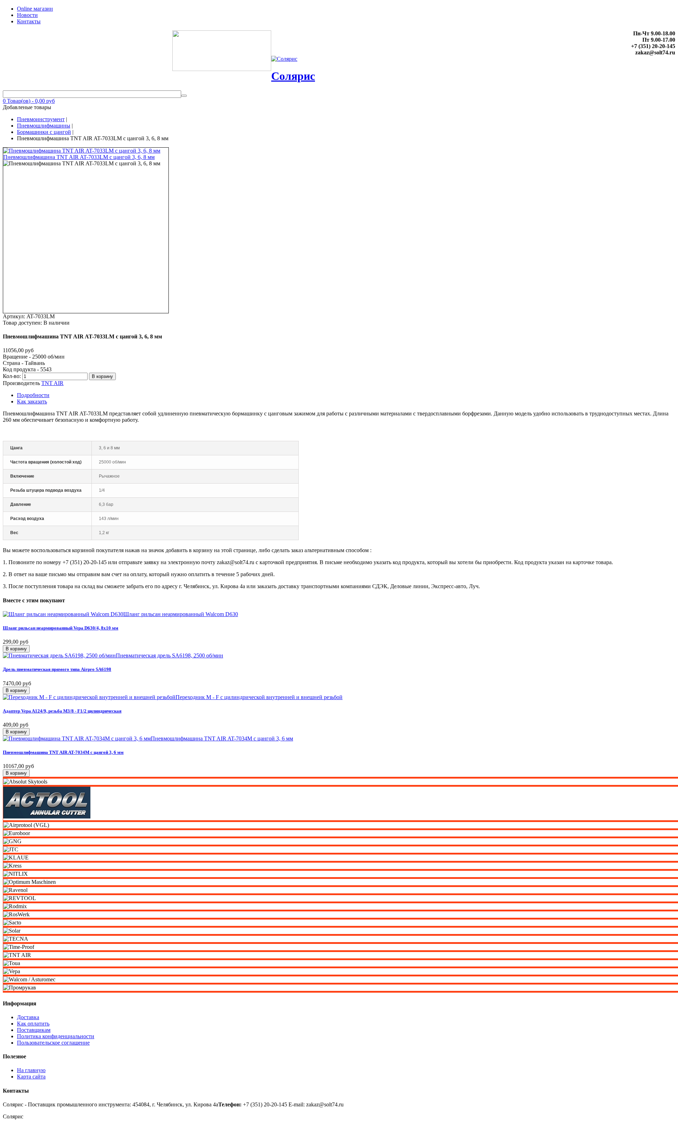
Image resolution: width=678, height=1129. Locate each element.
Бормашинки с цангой (44, 132)
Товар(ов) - (29, 101)
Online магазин (35, 9)
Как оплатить (33, 1024)
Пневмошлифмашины (43, 126)
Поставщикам (33, 1030)
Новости (27, 15)
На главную (31, 1070)
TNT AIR (52, 383)
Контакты (29, 21)
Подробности (33, 395)
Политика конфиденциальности (55, 1036)
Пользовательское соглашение (53, 1043)
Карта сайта (31, 1077)
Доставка (28, 1017)
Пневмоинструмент (41, 119)
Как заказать (32, 401)
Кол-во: (12, 376)
